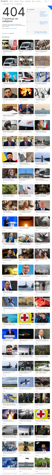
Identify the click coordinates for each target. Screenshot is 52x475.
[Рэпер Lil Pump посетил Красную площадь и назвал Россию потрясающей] (9, 448)
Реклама (8, 474)
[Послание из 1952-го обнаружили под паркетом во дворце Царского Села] (42, 63)
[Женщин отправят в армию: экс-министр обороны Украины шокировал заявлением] (9, 127)
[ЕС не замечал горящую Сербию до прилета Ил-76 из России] (9, 95)
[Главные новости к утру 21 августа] (26, 288)
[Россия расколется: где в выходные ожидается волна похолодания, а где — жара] (26, 448)
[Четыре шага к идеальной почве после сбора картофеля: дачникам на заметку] (42, 384)
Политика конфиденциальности (31, 474)
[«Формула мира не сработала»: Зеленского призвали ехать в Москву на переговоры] (42, 432)
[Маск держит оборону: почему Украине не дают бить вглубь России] (9, 143)
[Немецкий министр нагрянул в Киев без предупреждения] (26, 272)
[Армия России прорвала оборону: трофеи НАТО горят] (26, 336)
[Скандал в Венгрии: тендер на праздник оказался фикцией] (26, 240)
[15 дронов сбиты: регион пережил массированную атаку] (9, 63)
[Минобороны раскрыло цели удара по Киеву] (26, 175)
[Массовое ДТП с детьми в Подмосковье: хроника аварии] (26, 320)
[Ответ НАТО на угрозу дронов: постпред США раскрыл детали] (9, 240)
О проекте (15, 474)
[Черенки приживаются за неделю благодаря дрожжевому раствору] (42, 464)
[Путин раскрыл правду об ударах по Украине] (26, 111)
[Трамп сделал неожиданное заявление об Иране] (26, 143)
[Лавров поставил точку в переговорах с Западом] (9, 288)
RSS (12, 474)
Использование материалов (41, 474)
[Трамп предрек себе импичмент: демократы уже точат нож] (42, 448)
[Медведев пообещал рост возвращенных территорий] (42, 127)
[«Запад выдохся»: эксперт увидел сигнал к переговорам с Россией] (26, 352)
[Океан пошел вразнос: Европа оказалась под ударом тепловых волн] (9, 320)
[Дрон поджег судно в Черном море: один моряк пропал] (42, 111)
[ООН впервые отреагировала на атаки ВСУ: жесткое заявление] (9, 79)
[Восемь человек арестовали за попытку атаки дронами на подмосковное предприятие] (42, 47)
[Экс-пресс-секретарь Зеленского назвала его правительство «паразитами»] (42, 191)
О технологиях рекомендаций (22, 474)
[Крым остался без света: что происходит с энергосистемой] (42, 272)
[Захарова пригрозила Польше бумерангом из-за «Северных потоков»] (26, 191)
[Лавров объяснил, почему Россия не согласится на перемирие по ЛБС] (42, 336)
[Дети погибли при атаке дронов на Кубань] (26, 47)
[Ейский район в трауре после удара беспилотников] (26, 79)
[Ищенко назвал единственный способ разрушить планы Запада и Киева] (9, 400)
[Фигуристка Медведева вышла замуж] (42, 256)
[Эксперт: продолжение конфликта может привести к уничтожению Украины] (42, 224)
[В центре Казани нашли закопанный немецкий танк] (26, 159)
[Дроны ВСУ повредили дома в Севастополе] (42, 240)
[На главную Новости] (5, 1)
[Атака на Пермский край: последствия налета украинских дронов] (42, 416)
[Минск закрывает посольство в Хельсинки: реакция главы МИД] (26, 464)
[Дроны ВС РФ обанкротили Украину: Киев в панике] (26, 256)
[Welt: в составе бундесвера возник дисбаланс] (26, 400)
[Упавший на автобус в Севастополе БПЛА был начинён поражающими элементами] (42, 175)
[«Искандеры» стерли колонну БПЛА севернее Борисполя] (9, 384)
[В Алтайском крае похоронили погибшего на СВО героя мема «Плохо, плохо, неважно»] (26, 416)
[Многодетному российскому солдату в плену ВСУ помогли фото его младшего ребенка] (26, 63)
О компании (4, 474)
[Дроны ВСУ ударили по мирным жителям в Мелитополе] (26, 368)
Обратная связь (48, 474)
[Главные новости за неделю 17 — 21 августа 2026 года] (9, 256)
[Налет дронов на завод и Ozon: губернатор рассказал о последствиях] (9, 47)
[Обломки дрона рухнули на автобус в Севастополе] (42, 143)
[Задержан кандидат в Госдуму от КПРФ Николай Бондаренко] (9, 111)
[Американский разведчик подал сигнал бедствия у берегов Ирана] (9, 432)
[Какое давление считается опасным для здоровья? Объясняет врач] (42, 95)
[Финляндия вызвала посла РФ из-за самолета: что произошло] (26, 384)
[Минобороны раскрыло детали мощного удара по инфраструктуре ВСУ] (42, 400)
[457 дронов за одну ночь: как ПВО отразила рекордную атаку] (9, 272)
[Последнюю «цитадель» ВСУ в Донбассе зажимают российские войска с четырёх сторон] (42, 352)
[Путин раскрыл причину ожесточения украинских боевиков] (9, 224)
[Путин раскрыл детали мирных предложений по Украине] (9, 336)
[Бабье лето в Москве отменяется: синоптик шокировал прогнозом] (42, 288)
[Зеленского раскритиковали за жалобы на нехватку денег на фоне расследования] (9, 352)
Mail (1, 474)
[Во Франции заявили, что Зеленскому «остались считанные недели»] (9, 159)
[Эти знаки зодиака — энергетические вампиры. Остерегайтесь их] (9, 207)
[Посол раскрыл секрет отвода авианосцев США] (9, 368)
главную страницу (13, 28)
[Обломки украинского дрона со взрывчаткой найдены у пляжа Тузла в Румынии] (42, 159)
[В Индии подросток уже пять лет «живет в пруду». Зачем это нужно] (42, 368)
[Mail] (1, 1)
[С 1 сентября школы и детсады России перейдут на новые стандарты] (26, 207)
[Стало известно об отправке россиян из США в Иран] (26, 224)
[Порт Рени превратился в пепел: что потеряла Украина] (26, 95)
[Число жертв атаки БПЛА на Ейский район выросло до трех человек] (26, 127)
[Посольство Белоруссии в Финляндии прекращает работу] (9, 304)
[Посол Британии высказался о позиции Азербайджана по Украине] (26, 432)
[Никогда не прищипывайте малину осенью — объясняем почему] (9, 191)
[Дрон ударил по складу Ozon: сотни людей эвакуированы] (42, 79)
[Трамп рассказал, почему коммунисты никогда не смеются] (42, 207)
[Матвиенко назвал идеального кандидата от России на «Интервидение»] (42, 320)
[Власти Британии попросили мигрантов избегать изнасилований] (26, 304)
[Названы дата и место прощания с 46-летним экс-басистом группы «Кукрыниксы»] (9, 464)
